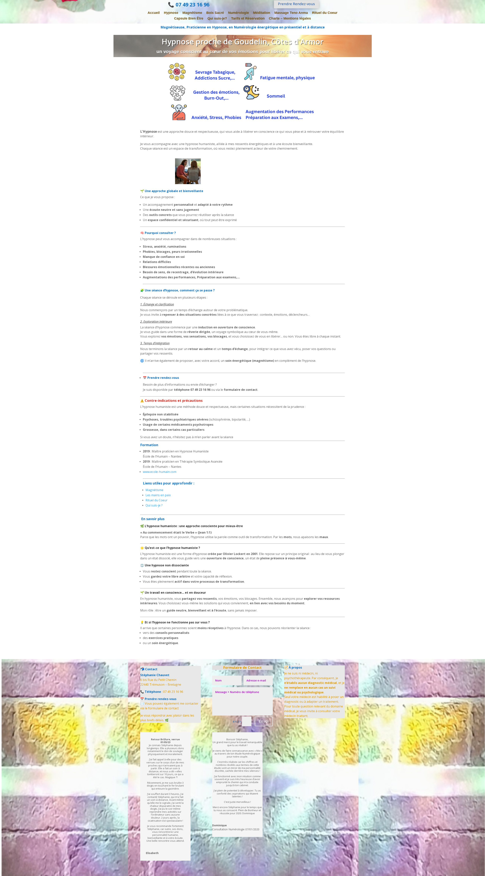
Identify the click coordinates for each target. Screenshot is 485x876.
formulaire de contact (163, 708)
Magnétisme (192, 13)
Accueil (154, 13)
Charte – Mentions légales (290, 18)
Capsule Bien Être (188, 18)
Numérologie (238, 13)
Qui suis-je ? (154, 505)
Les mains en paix (158, 495)
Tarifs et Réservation (248, 18)
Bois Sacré (215, 13)
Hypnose (171, 13)
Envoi (264, 721)
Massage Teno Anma (291, 13)
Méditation (261, 13)
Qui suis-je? (217, 18)
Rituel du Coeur (324, 13)
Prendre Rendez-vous (296, 3)
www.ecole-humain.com (159, 472)
